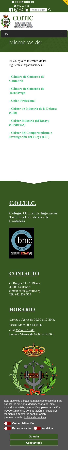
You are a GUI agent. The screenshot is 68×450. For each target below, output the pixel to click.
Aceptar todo (34, 442)
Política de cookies (35, 417)
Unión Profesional (23, 100)
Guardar (34, 436)
